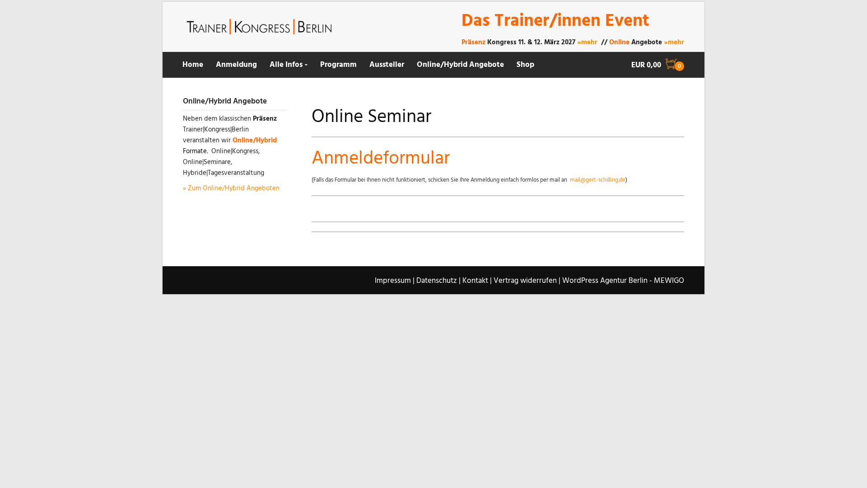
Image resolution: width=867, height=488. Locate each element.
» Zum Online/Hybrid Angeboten (231, 188)
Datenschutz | (438, 281)
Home (192, 65)
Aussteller (386, 65)
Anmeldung (236, 65)
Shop (525, 65)
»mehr (587, 42)
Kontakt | (477, 281)
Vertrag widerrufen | (527, 281)
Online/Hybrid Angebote (460, 65)
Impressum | (395, 281)
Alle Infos (286, 65)
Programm (338, 65)
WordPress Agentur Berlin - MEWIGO (623, 281)
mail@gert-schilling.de (597, 180)
